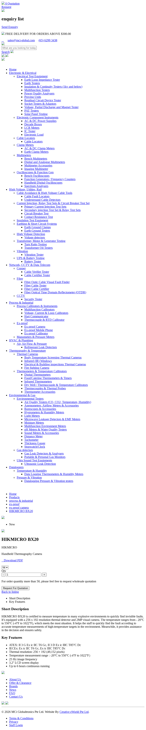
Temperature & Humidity (32, 470)
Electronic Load (34, 134)
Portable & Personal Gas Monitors (44, 457)
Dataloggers (16, 467)
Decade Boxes (33, 124)
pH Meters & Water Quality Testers (45, 429)
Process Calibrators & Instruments (37, 306)
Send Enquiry (10, 27)
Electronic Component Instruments (37, 117)
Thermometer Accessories (39, 391)
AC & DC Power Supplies (40, 120)
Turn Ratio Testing (35, 244)
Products (14, 497)
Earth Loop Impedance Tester (42, 79)
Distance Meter (33, 436)
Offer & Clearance (20, 682)
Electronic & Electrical (22, 72)
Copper (21, 268)
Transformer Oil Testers (38, 247)
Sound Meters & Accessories (41, 433)
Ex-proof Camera (34, 326)
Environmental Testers (30, 398)
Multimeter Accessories (38, 165)
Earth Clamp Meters (36, 151)
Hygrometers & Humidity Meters (44, 412)
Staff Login (16, 725)
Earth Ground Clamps (37, 227)
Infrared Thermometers (38, 381)
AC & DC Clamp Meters (39, 148)
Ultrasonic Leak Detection (40, 463)
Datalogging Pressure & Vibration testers (48, 481)
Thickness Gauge (34, 443)
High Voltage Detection (31, 234)
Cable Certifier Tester (37, 275)
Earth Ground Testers (37, 230)
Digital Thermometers (37, 374)
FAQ (12, 693)
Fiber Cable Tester (35, 285)
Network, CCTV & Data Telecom (29, 265)
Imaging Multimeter (36, 168)
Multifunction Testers (37, 90)
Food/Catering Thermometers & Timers (48, 378)
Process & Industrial (21, 302)
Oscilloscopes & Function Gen (35, 172)
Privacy (13, 721)
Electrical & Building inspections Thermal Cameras (55, 364)
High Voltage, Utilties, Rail (25, 189)
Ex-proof (22, 323)
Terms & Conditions (21, 718)
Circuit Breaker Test (36, 213)
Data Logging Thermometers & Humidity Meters (53, 474)
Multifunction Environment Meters (45, 426)
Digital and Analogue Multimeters (44, 162)
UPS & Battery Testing (30, 258)
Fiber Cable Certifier (36, 289)
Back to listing (10, 591)
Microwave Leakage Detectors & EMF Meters (52, 419)
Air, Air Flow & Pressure (32, 343)
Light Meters (32, 415)
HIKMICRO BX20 (21, 511)
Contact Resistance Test (38, 217)
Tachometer (31, 439)
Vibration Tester (34, 254)
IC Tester (29, 131)
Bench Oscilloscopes (36, 175)
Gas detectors (25, 450)
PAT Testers (31, 110)
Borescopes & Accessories (40, 409)
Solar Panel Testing (36, 114)
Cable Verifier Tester (36, 271)
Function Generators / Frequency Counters (49, 179)
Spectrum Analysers (36, 186)
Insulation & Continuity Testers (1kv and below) (53, 86)
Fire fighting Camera (36, 367)
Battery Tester (32, 261)
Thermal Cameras (27, 354)
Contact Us (16, 696)
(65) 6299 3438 (48, 40)
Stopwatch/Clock (34, 446)
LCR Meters (31, 127)
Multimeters (24, 155)
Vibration (22, 251)
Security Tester (33, 299)
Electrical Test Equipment (32, 76)
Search (6, 52)
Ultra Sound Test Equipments (34, 460)
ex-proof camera (19, 507)
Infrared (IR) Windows (38, 361)
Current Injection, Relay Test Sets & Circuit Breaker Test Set (53, 203)
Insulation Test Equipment (32, 220)
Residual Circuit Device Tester (42, 100)
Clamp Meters (25, 144)
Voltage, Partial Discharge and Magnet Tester (51, 107)
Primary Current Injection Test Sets (45, 206)
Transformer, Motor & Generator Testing (41, 241)
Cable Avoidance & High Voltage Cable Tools (44, 193)
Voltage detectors (34, 237)
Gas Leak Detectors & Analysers (44, 453)
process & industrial (21, 500)
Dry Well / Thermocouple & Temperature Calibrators (56, 385)
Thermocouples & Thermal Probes (45, 388)
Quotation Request (11, 5)
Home (13, 69)
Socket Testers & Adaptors (40, 103)
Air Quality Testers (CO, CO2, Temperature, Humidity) (57, 402)
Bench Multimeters (35, 158)
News (12, 689)
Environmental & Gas (22, 395)
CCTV (21, 295)
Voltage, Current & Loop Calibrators (46, 313)
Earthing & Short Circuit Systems (37, 223)
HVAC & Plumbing (21, 340)
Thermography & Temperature (27, 350)
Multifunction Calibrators (39, 309)
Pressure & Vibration (29, 477)
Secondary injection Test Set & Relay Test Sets (52, 210)
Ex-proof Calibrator (36, 333)
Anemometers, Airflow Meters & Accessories (51, 405)
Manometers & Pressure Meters (35, 337)
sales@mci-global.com (21, 40)
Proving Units (32, 96)
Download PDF (12, 560)
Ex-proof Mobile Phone (38, 330)
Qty (4, 570)
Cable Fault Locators (36, 196)
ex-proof (14, 504)
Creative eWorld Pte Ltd (74, 711)
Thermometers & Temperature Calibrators (42, 371)
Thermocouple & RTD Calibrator (44, 319)
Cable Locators (26, 138)
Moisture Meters (34, 422)
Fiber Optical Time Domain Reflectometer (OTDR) (55, 292)
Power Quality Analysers (39, 93)
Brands (13, 686)
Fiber (20, 278)
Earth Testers (32, 83)
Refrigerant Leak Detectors (40, 347)
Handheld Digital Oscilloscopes (43, 182)
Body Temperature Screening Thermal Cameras (53, 357)
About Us (15, 679)
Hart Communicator (36, 316)
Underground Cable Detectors (42, 199)
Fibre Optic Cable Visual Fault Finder (47, 282)
